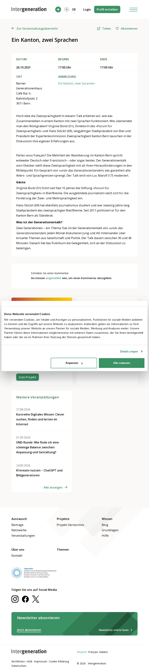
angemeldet (53, 278)
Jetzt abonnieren (29, 630)
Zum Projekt (27, 377)
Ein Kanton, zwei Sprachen (76, 83)
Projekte (63, 519)
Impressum (40, 661)
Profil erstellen (107, 9)
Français (93, 652)
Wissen (107, 519)
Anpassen (71, 362)
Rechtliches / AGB (21, 661)
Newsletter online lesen (114, 630)
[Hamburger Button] (134, 9)
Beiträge (17, 525)
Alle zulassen (121, 362)
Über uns (17, 549)
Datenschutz (18, 665)
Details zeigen (129, 351)
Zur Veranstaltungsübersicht (37, 29)
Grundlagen (110, 530)
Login (87, 9)
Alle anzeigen (53, 487)
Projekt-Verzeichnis (70, 525)
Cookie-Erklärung (59, 661)
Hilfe (105, 535)
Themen (63, 549)
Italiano (103, 652)
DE (74, 9)
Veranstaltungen (23, 535)
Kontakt (16, 555)
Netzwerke (19, 530)
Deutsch (82, 652)
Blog (105, 525)
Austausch (19, 519)
